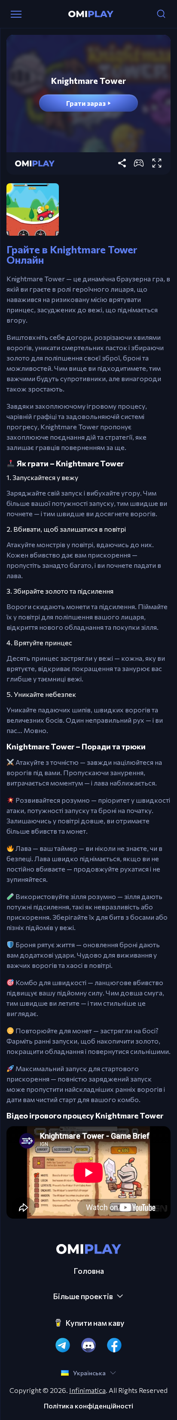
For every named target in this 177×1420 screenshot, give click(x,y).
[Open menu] (16, 14)
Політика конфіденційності (88, 1405)
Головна (88, 1270)
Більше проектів (83, 1296)
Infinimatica (87, 1390)
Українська (89, 1373)
